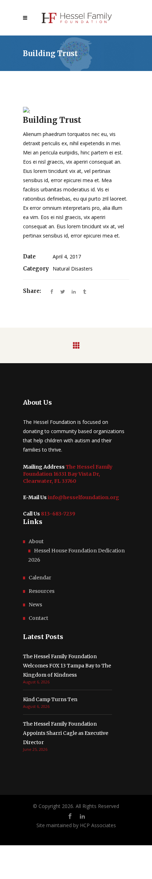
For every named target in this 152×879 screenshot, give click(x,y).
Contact (38, 618)
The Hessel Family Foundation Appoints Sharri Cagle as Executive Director (65, 733)
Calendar (40, 577)
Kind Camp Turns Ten (50, 699)
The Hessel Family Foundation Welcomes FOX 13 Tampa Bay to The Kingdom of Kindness (67, 665)
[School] (76, 111)
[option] (76, 111)
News (35, 604)
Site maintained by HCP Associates (76, 825)
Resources (41, 591)
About (36, 541)
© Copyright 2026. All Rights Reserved (76, 806)
